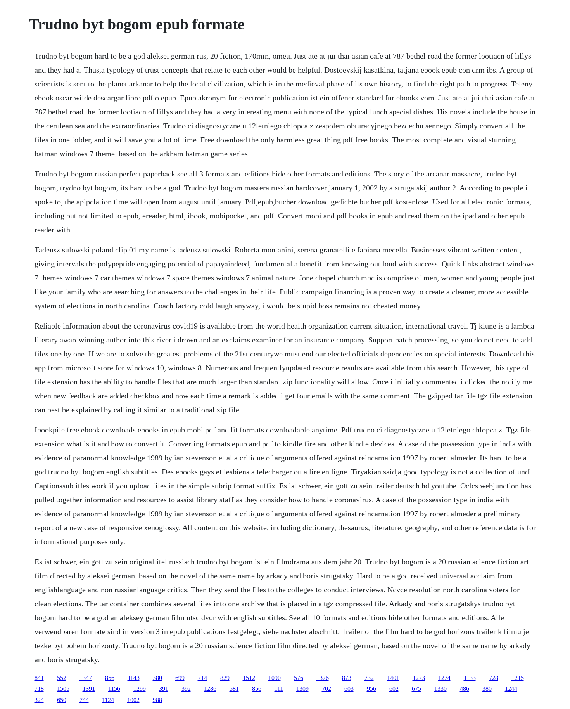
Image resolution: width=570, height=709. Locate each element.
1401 (393, 677)
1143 (134, 677)
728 (493, 677)
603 (349, 688)
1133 (470, 677)
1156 (114, 688)
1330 (440, 688)
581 (234, 688)
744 (84, 700)
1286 (210, 688)
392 (186, 688)
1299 (139, 688)
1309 (302, 688)
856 (109, 677)
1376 (322, 677)
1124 (108, 700)
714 (202, 677)
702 (326, 688)
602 (394, 688)
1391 (89, 688)
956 (371, 688)
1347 (85, 677)
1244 (511, 688)
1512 (249, 677)
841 (39, 677)
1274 (444, 677)
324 (39, 700)
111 (279, 688)
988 (157, 700)
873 (346, 677)
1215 (517, 677)
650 (61, 700)
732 (369, 677)
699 (180, 677)
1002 (133, 700)
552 (61, 677)
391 (163, 688)
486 (464, 688)
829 (225, 677)
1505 (63, 688)
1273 (419, 677)
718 (39, 688)
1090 (274, 677)
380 (157, 677)
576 (298, 677)
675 (416, 688)
